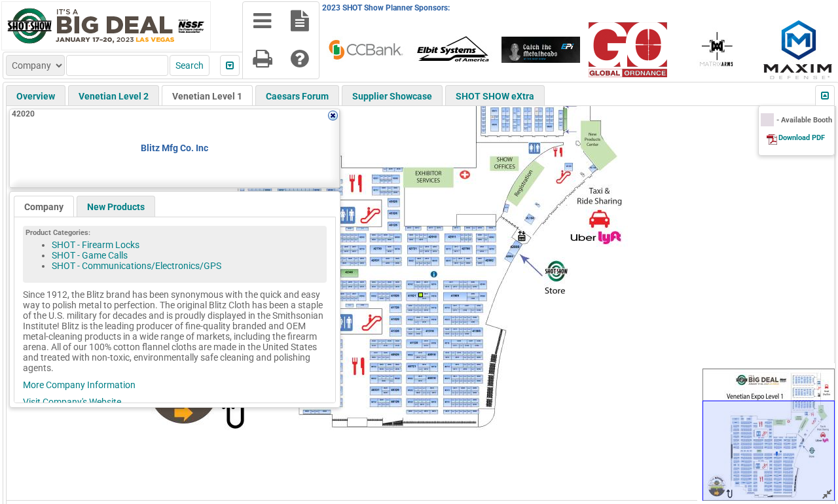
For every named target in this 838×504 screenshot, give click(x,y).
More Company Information (79, 385)
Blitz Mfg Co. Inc (174, 148)
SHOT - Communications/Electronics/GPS (136, 266)
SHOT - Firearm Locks (95, 245)
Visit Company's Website (72, 402)
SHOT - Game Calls (90, 255)
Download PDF (801, 138)
